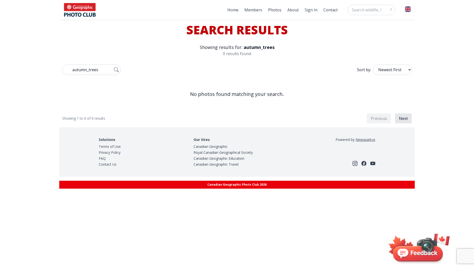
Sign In (311, 10)
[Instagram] (355, 163)
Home (232, 10)
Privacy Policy (109, 152)
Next (403, 118)
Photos (274, 10)
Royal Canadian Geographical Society (223, 152)
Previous (379, 118)
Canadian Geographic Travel (216, 164)
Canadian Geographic (211, 146)
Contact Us (108, 164)
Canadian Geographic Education (219, 158)
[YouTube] (372, 163)
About (293, 10)
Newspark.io (365, 139)
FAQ (102, 158)
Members (253, 10)
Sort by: (364, 69)
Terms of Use (110, 146)
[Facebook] (363, 163)
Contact (330, 10)
